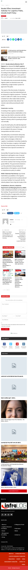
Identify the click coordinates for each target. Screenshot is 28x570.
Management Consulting (5, 534)
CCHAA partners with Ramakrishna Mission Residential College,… (17, 51)
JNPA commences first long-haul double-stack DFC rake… (16, 57)
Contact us (17, 535)
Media (16, 531)
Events (3, 531)
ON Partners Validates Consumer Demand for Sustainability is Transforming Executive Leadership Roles (20, 236)
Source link (4, 206)
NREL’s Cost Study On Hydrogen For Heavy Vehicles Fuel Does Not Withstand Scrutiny (8, 235)
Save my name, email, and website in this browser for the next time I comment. (13, 325)
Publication (18, 528)
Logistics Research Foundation (6, 527)
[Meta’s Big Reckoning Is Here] (14, 477)
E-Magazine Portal (19, 524)
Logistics (6, 270)
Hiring (3, 537)
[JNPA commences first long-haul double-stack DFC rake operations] (4, 58)
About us (4, 524)
